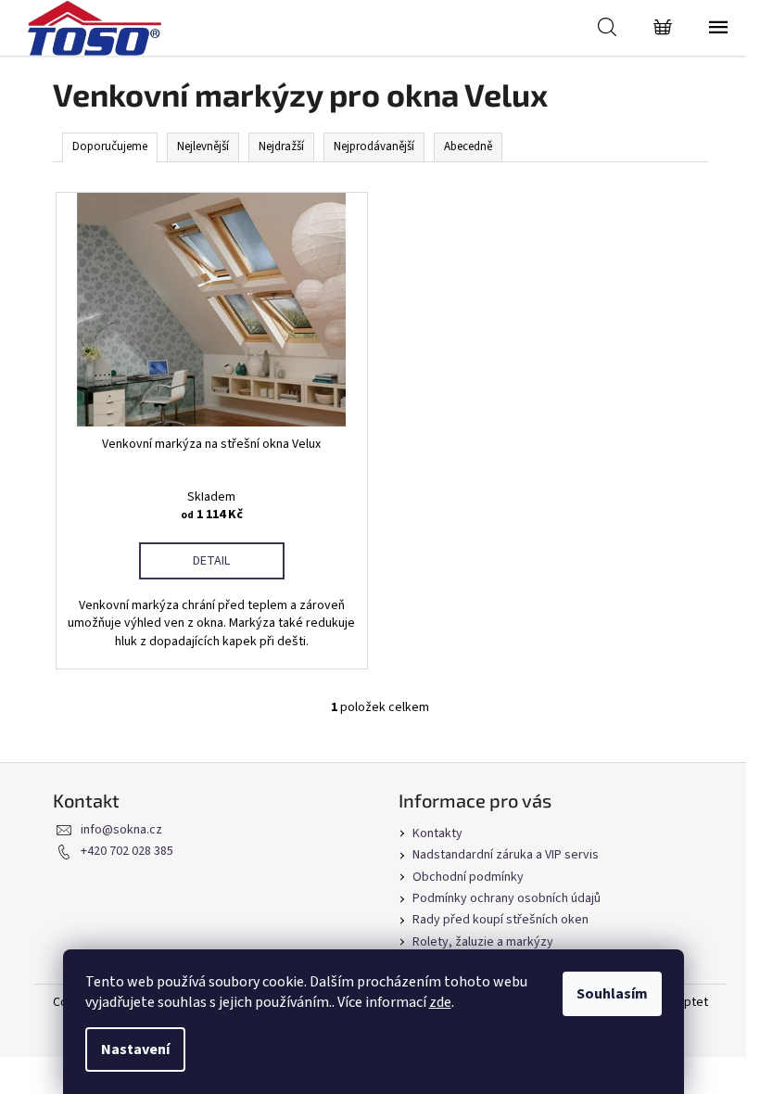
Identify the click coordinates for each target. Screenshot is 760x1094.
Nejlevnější (203, 146)
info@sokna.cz (121, 829)
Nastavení (135, 1049)
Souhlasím (612, 994)
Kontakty (437, 833)
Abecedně (468, 146)
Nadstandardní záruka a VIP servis (505, 855)
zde (440, 1002)
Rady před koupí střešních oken (500, 919)
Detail (211, 561)
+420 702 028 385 (127, 851)
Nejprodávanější (374, 146)
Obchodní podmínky (468, 877)
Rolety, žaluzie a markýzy (482, 942)
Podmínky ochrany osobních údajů (506, 898)
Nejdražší (281, 146)
